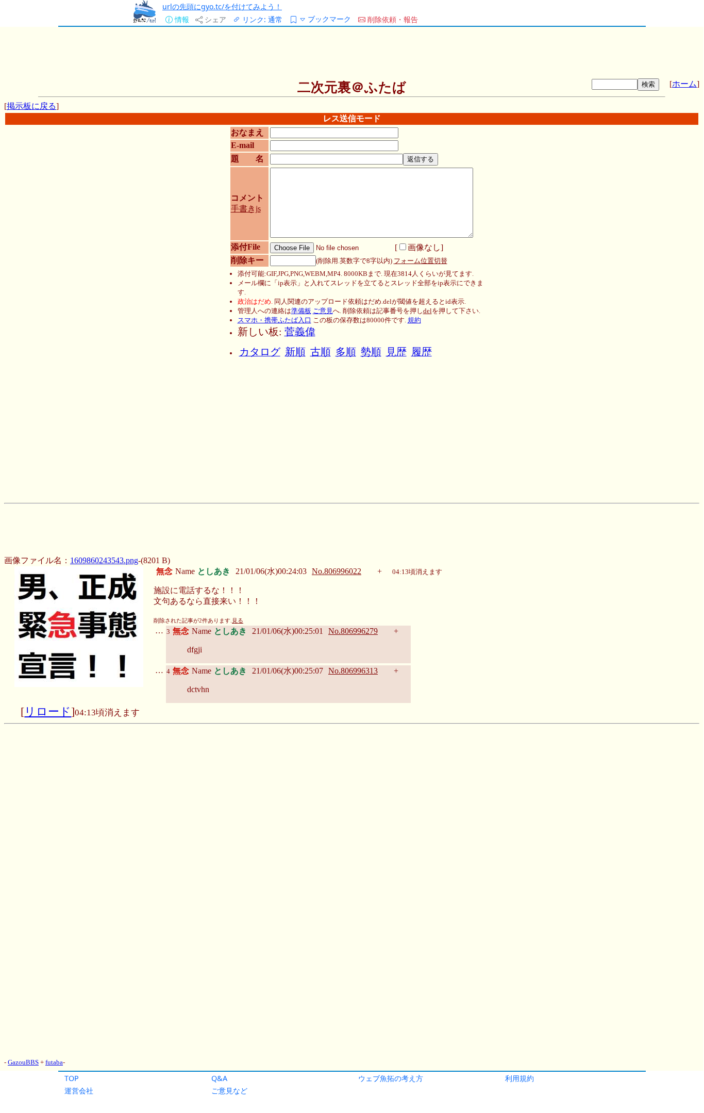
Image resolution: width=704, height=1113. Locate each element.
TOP (71, 1078)
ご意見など (229, 1090)
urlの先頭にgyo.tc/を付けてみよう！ (222, 6)
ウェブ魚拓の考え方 (390, 1078)
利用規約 (519, 1078)
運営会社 (78, 1090)
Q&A (219, 1078)
